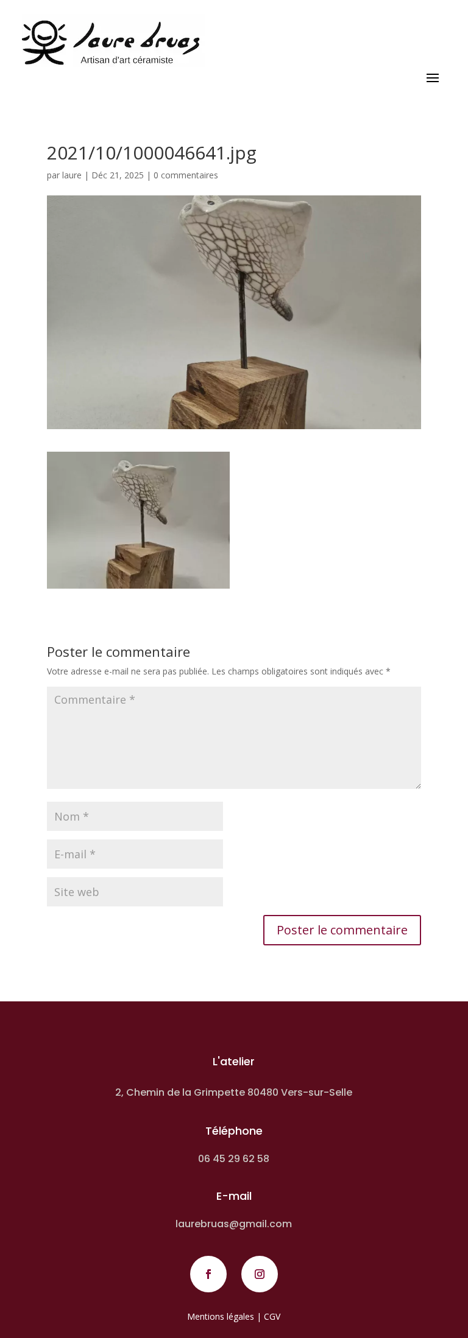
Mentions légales (220, 1316)
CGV (272, 1316)
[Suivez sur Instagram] (259, 1274)
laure (72, 175)
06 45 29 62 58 (233, 1159)
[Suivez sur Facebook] (208, 1274)
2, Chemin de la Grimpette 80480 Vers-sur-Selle (233, 1092)
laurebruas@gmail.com (234, 1224)
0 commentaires (186, 175)
